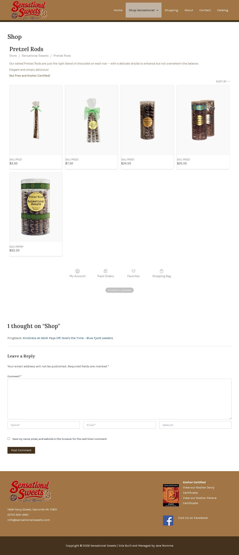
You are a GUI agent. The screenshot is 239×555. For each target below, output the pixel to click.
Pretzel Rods (62, 55)
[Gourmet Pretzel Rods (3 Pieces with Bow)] (91, 120)
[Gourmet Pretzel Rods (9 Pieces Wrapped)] (147, 120)
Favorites (133, 276)
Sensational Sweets (35, 55)
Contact (205, 10)
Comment (14, 376)
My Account (78, 276)
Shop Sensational (142, 10)
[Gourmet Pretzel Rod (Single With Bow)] (36, 120)
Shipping (171, 10)
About (188, 10)
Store (13, 55)
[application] (156, 10)
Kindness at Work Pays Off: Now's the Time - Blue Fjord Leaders (68, 338)
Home (118, 10)
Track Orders (105, 276)
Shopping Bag (161, 276)
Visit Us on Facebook (193, 518)
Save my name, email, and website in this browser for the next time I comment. (60, 439)
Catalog (222, 10)
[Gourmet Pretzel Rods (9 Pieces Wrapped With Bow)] (203, 120)
